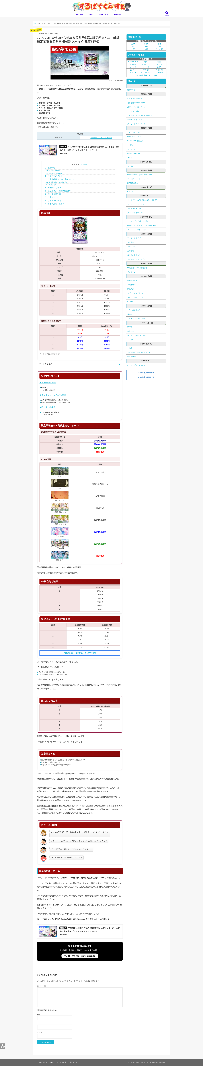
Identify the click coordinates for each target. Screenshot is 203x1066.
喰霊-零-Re (131, 90)
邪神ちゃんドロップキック (137, 107)
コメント (41, 986)
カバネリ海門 (133, 62)
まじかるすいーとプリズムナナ (138, 352)
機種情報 (50, 168)
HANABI (130, 302)
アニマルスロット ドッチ (136, 230)
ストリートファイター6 (136, 124)
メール (39, 1023)
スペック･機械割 (53, 171)
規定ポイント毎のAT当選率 (101, 138)
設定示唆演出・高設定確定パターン (61, 179)
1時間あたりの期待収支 (55, 173)
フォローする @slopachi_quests (78, 956)
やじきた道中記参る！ (135, 98)
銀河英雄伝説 (132, 357)
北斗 (146, 62)
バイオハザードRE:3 (134, 208)
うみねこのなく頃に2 (135, 297)
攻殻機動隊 (131, 285)
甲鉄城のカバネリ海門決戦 (137, 268)
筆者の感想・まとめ (55, 204)
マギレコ (159, 70)
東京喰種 (133, 64)
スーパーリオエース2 (135, 213)
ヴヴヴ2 (146, 70)
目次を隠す (83, 164)
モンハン (133, 70)
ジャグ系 (159, 73)
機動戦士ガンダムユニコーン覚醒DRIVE (142, 225)
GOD (159, 67)
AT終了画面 (51, 185)
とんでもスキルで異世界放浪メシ (139, 115)
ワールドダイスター (134, 120)
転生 (159, 62)
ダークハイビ (132, 166)
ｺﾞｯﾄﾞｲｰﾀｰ (146, 64)
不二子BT (130, 340)
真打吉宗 (130, 242)
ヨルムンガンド (133, 247)
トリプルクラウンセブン (136, 259)
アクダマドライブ (134, 238)
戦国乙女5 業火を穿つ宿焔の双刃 (139, 175)
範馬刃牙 (130, 289)
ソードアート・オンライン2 (137, 179)
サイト (39, 1032)
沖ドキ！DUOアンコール (136, 335)
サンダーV (131, 272)
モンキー (133, 73)
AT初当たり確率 (53, 188)
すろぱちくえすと (145, 1062)
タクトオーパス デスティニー (138, 204)
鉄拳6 (129, 314)
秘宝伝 (129, 327)
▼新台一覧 (79, 14)
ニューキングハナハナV (136, 318)
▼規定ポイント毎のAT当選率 (52, 395)
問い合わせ (117, 14)
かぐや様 (133, 67)
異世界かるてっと (134, 255)
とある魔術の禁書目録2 (136, 103)
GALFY (130, 192)
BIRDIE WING (132, 183)
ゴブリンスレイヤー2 (135, 293)
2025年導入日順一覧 (146, 372)
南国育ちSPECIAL (134, 153)
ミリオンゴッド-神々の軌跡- (137, 221)
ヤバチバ (130, 145)
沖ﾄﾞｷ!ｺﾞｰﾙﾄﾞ (146, 73)
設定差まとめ (52, 197)
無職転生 (130, 331)
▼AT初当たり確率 (47, 382)
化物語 (129, 348)
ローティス (131, 149)
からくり (146, 67)
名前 (38, 1014)
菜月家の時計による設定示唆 (56, 182)
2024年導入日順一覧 (146, 377)
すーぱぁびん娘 (133, 111)
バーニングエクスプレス (136, 365)
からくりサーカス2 (134, 132)
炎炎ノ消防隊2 (132, 280)
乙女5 (159, 64)
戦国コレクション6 (134, 136)
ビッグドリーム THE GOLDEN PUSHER (142, 200)
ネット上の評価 (53, 201)
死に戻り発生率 (53, 194)
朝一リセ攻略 (103, 14)
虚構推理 (130, 251)
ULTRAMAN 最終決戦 (135, 141)
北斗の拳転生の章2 (134, 310)
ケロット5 (131, 158)
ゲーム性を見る (45, 364)
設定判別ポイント (54, 176)
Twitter (91, 14)
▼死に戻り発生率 (47, 407)
